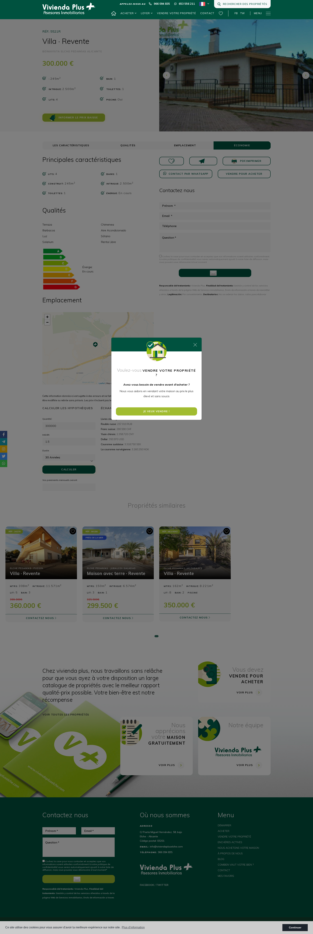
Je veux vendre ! (156, 411)
